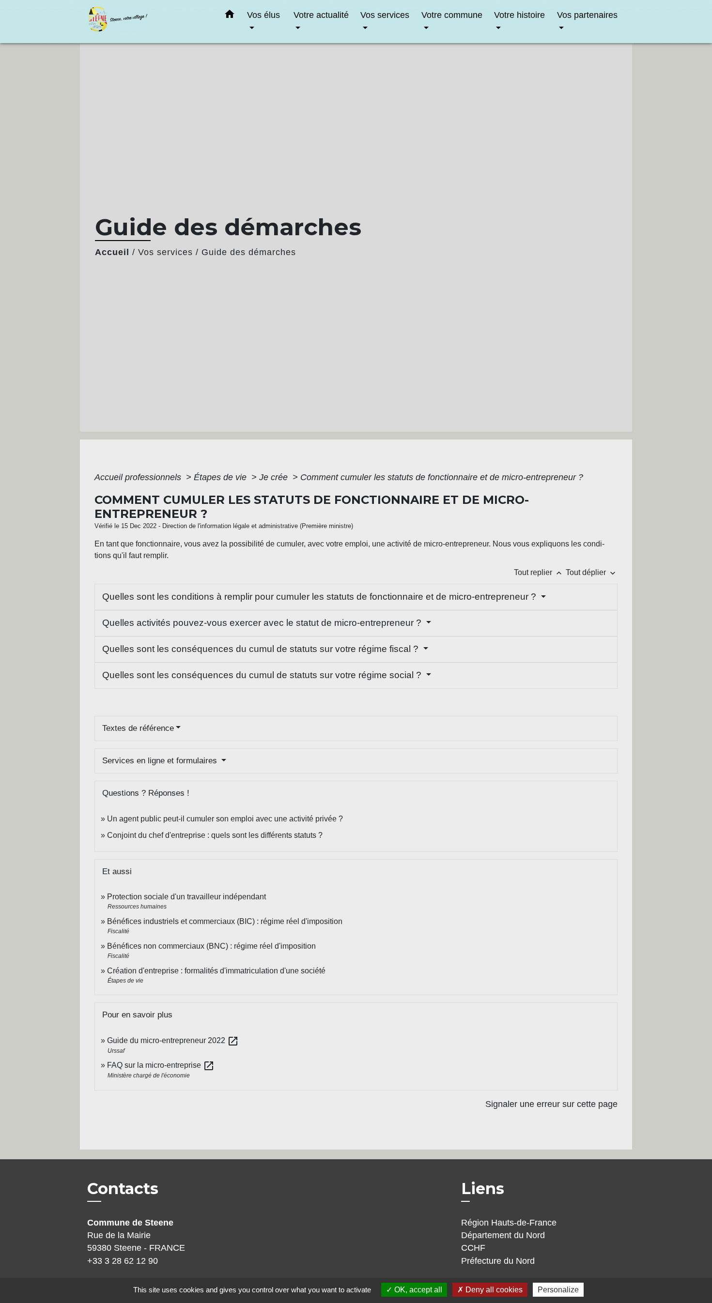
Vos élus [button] (263, 15)
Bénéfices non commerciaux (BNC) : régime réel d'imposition (211, 946)
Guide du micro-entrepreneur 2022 (173, 1040)
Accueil (112, 252)
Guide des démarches (248, 252)
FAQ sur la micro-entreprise (161, 1065)
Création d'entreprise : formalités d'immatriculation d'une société (216, 971)
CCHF (473, 1248)
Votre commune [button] (451, 15)
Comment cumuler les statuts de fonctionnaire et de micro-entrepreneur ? (441, 477)
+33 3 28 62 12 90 (122, 1261)
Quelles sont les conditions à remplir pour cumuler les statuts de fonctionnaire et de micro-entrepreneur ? (320, 596)
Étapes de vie (221, 477)
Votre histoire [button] (519, 15)
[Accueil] (147, 21)
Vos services (165, 252)
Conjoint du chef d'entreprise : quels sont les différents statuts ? (215, 835)
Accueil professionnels (139, 477)
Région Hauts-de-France (509, 1222)
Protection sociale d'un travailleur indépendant (186, 897)
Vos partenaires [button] (587, 15)
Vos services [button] (384, 15)
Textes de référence (138, 728)
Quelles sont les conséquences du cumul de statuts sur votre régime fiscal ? (261, 649)
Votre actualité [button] (321, 15)
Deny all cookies (493, 1290)
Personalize (558, 1290)
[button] (229, 16)
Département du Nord (503, 1235)
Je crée (274, 477)
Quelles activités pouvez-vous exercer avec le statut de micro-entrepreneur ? (263, 623)
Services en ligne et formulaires (160, 760)
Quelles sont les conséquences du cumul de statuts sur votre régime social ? (263, 675)
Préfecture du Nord (498, 1261)
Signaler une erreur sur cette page (551, 1104)
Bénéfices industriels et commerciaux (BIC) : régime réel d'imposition (224, 921)
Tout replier (539, 572)
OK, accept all (417, 1290)
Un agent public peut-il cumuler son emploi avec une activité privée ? (225, 819)
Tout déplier (592, 572)
